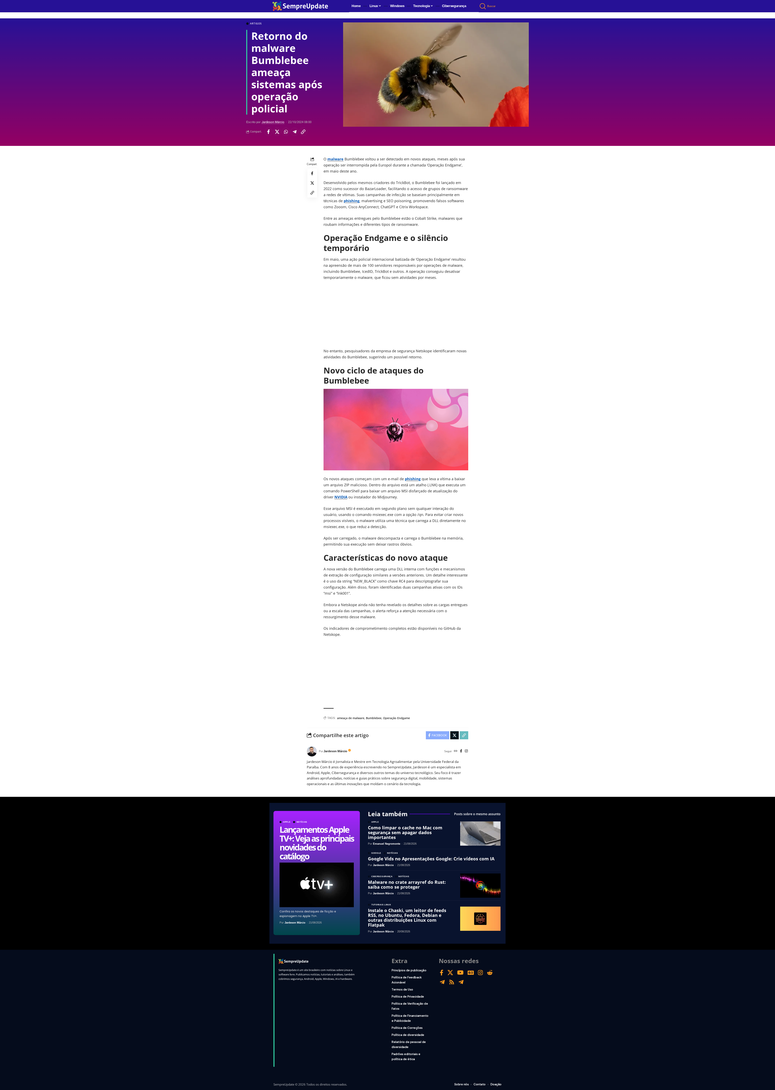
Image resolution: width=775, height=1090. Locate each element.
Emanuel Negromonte (386, 843)
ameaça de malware (350, 718)
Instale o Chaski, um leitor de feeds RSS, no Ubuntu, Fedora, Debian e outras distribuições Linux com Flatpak (407, 917)
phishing (351, 200)
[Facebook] (461, 751)
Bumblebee (373, 718)
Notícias (301, 822)
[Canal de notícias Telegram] (461, 982)
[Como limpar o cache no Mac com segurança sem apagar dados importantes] (480, 833)
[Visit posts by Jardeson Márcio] (312, 751)
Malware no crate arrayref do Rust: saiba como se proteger (407, 884)
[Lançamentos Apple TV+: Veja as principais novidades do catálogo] (317, 885)
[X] (450, 972)
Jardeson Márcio (273, 122)
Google (376, 853)
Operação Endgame (396, 718)
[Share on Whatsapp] (286, 132)
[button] (483, 6)
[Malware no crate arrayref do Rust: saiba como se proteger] (480, 885)
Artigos (256, 23)
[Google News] (471, 972)
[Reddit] (490, 972)
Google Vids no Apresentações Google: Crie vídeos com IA (431, 859)
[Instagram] (466, 751)
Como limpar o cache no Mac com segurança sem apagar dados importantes (405, 832)
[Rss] (452, 982)
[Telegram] (442, 982)
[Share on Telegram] (294, 132)
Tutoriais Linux (381, 905)
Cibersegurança (382, 877)
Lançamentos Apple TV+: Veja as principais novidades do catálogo (317, 843)
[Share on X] (277, 132)
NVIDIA (340, 497)
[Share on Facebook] (268, 132)
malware (335, 159)
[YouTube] (460, 972)
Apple (287, 822)
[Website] (455, 751)
